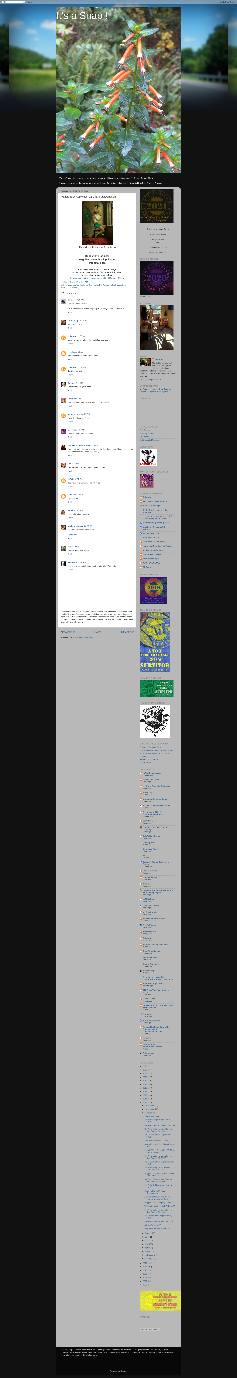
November (150, 1109)
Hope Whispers (150, 877)
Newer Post (68, 632)
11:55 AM (81, 336)
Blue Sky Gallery (147, 433)
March (148, 1251)
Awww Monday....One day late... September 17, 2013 (158, 1169)
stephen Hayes (75, 414)
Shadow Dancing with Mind (155, 945)
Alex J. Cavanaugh (151, 506)
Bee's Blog (148, 821)
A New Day (148, 793)
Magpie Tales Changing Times (157, 1203)
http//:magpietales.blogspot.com (113, 285)
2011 (145, 1267)
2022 (145, 1070)
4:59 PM (75, 547)
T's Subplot (148, 1038)
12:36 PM (81, 367)
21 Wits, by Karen (151, 780)
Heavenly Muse (150, 871)
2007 (145, 1281)
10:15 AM (79, 300)
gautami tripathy (75, 526)
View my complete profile (150, 379)
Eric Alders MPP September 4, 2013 (160, 1222)
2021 (145, 1074)
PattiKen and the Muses (154, 919)
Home (97, 632)
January (149, 1259)
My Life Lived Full (151, 533)
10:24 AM (83, 321)
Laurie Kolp (73, 321)
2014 (145, 1099)
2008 (145, 1278)
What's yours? (163, 392)
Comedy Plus (149, 843)
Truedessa (72, 352)
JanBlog (146, 884)
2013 (145, 1102)
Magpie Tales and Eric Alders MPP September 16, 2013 (159, 1174)
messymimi (73, 430)
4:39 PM (82, 430)
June (147, 1240)
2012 (145, 1263)
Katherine (72, 562)
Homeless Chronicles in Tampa (157, 546)
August (148, 1233)
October (149, 1113)
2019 (145, 1081)
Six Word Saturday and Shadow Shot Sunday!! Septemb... (158, 1180)
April (147, 1248)
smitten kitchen (150, 958)
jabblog (71, 510)
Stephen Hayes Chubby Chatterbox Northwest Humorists (158, 978)
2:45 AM (79, 510)
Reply (70, 312)
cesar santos (73, 285)
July (147, 1237)
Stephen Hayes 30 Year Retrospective (154, 1192)
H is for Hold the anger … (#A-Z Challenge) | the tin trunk (157, 517)
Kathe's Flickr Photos (149, 759)
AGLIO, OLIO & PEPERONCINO (157, 806)
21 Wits (71, 479)
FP (144, 856)
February (149, 1255)
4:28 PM (86, 414)
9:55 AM (75, 464)
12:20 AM (81, 562)
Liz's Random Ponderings (155, 542)
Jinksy (71, 383)
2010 (145, 1270)
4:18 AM (80, 495)
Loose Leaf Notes (151, 906)
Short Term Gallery (151, 951)
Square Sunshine (151, 964)
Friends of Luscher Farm (150, 747)
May (147, 1244)
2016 (145, 1092)
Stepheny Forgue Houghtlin (156, 523)
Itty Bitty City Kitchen (153, 550)
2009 (145, 1274)
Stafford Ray (148, 971)
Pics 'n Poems (149, 925)
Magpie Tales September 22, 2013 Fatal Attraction (159, 1151)
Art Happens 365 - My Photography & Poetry (153, 813)
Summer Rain (149, 999)
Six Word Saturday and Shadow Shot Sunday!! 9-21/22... (158, 1157)
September (150, 1116)
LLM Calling (148, 899)
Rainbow (147, 497)
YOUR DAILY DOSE (151, 563)
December (150, 1106)
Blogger (123, 1371)
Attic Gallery (145, 430)
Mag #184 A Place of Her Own (157, 1229)
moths (63, 288)
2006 (145, 1285)
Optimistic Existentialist (79, 445)
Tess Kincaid (72, 288)
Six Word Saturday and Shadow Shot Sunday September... (158, 1130)
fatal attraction (86, 285)
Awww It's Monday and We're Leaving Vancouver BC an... (157, 1198)
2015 (145, 1095)
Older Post (127, 632)
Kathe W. (159, 359)
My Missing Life (150, 912)
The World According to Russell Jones (156, 750)
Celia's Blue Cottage (152, 836)
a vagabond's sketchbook (155, 799)
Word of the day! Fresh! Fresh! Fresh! (152, 1045)
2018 (145, 1084)
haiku (96, 285)
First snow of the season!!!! (156, 1141)
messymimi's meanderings (155, 501)
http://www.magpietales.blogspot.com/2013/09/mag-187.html (97, 278)
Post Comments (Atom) (83, 638)
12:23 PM (82, 352)
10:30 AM (88, 526)
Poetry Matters (149, 932)
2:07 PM (79, 479)
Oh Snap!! (147, 567)
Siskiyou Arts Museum (149, 440)
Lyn (69, 464)
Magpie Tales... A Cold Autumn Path (159, 1125)
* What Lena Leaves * (152, 773)
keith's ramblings (151, 559)
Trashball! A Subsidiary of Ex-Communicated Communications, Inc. (156, 1029)
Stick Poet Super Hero (153, 984)
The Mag (147, 1014)
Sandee (71, 300)
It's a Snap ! (82, 15)
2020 (145, 1077)
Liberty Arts (144, 437)
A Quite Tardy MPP (152, 1225)
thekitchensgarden (151, 1020)
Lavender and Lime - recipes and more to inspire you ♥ (158, 891)
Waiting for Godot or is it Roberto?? (159, 1206)
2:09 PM (77, 399)
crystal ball (72, 535)
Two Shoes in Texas (152, 554)
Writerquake (148, 1053)
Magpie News (146, 762)
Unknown (72, 336)
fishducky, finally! (151, 537)
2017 (145, 1088)
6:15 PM (94, 445)
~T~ (69, 547)
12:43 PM (79, 383)
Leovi (70, 399)
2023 (145, 1066)
